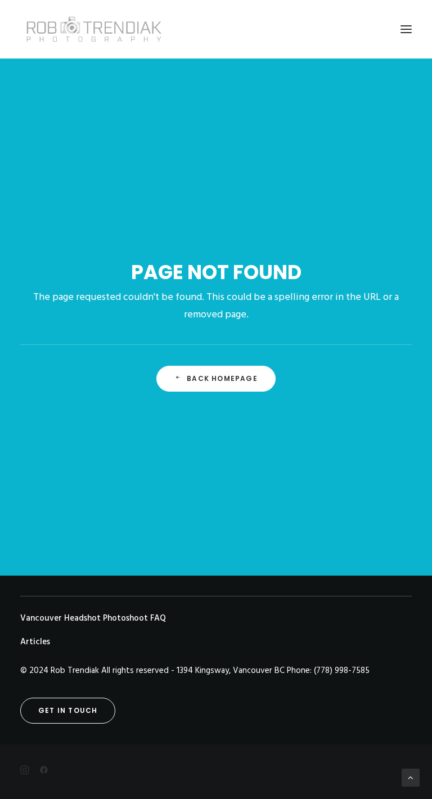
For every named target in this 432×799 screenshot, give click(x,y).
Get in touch (67, 710)
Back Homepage (222, 378)
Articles (35, 642)
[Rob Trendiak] (93, 29)
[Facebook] (216, 772)
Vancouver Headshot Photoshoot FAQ (93, 618)
